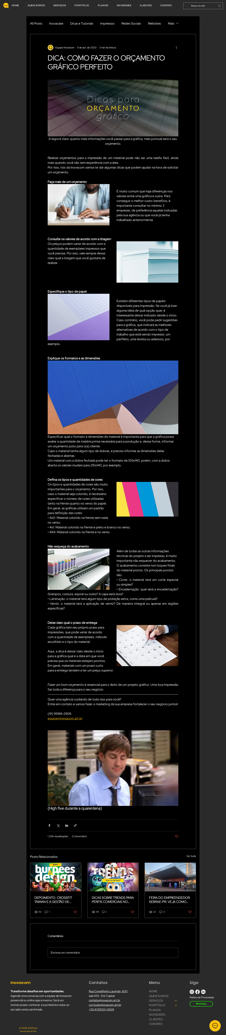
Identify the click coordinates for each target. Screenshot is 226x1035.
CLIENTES (156, 1019)
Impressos (107, 23)
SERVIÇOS (156, 1000)
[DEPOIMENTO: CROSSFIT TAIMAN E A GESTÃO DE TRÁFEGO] (55, 877)
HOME (153, 991)
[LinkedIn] (203, 992)
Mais (171, 23)
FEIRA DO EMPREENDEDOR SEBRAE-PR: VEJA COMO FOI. (169, 900)
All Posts (36, 23)
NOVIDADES (157, 1014)
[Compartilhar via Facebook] (49, 825)
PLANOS (155, 1010)
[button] (113, 768)
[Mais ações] (176, 47)
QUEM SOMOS (159, 996)
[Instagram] (192, 992)
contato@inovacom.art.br (104, 1000)
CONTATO (155, 1024)
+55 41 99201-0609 (101, 1009)
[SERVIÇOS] (176, 1000)
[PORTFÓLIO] (176, 1005)
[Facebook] (197, 992)
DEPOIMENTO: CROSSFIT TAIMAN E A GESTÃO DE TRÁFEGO (53, 900)
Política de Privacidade (202, 997)
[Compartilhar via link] (75, 825)
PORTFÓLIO (157, 1005)
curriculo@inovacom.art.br (105, 1005)
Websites (154, 23)
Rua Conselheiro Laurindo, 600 (108, 991)
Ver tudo (191, 856)
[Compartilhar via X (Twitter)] (58, 825)
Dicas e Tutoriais (81, 23)
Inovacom (21, 982)
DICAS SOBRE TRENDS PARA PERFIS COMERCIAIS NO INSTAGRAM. (113, 900)
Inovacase (56, 23)
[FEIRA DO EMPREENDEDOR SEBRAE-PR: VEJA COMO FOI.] (170, 877)
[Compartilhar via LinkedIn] (66, 825)
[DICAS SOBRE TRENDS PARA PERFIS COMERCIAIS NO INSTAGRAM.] (113, 877)
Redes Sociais (131, 23)
